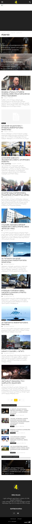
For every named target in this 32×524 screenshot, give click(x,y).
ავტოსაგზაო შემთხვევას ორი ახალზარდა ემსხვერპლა (12, 382)
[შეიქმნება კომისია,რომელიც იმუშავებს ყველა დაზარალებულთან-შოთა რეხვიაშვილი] (16, 83)
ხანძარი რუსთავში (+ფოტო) (12, 351)
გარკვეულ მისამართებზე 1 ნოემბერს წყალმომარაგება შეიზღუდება (12, 128)
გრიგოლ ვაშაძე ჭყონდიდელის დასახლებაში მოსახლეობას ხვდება (15, 194)
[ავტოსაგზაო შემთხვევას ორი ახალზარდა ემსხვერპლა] (16, 372)
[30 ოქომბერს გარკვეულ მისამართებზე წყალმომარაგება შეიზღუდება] (16, 249)
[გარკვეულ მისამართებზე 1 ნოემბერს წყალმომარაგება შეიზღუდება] (16, 116)
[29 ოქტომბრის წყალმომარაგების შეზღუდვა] (16, 313)
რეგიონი (13, 32)
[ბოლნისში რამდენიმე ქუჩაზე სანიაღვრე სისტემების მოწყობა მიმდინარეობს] (16, 281)
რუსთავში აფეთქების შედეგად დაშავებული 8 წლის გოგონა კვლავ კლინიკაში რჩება (15, 227)
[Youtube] (18, 513)
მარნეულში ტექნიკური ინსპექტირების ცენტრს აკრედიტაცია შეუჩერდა (15, 160)
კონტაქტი (19, 518)
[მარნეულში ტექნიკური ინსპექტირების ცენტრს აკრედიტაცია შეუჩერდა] (16, 149)
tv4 (1, 52)
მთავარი (3, 32)
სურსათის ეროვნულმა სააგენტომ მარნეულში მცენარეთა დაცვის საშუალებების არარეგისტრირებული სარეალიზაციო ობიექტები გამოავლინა (19, 421)
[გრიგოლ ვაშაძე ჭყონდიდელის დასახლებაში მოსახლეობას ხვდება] (16, 184)
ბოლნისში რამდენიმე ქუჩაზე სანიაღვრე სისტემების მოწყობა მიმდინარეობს (13, 292)
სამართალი (13, 432)
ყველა (8, 32)
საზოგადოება (13, 443)
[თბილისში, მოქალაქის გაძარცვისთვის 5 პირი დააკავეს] (5, 431)
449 (19, 400)
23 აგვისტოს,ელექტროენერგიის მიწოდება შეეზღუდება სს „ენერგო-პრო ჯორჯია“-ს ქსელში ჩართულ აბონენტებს (15, 469)
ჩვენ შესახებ (13, 518)
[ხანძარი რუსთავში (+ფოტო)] (16, 342)
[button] (30, 2)
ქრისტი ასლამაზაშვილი (6, 163)
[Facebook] (14, 513)
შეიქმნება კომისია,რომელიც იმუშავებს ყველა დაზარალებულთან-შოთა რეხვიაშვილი (15, 94)
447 (12, 400)
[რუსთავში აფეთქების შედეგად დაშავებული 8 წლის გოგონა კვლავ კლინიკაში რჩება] (16, 216)
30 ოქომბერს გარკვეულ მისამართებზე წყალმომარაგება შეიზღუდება (14, 260)
